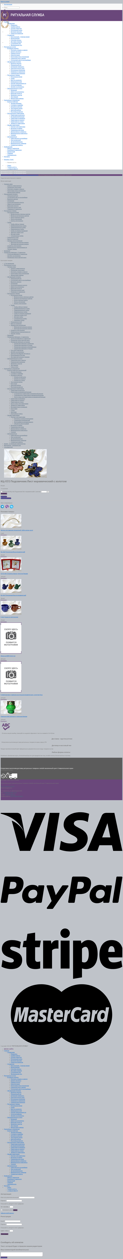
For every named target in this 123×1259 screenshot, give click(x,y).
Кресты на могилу (16, 80)
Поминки (10, 153)
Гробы (13, 78)
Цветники (14, 412)
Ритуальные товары (13, 75)
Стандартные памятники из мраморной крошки (28, 393)
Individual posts (11, 155)
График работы (15, 27)
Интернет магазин (16, 32)
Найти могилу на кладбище (19, 138)
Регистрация (4, 1234)
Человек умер (8, 184)
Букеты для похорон (17, 221)
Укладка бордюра (16, 103)
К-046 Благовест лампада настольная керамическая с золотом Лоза (22, 695)
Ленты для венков (16, 219)
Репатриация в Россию (18, 355)
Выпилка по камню (16, 128)
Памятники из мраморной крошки (21, 392)
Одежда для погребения (14, 241)
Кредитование (15, 38)
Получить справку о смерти (19, 50)
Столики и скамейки (17, 105)
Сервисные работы (17, 145)
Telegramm (7, 786)
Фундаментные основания (19, 407)
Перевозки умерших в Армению (24, 343)
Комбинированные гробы (18, 226)
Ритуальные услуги (10, 47)
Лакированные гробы (17, 229)
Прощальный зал (16, 65)
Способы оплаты (16, 40)
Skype (12, 786)
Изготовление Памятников (15, 113)
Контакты (7, 156)
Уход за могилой (16, 140)
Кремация (14, 90)
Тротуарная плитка (16, 108)
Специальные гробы (17, 236)
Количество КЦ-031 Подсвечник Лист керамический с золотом (22, 491)
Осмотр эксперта (16, 51)
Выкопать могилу (16, 63)
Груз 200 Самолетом (17, 350)
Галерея (13, 135)
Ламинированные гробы (18, 227)
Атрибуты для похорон (14, 246)
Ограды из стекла (19, 380)
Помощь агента (15, 53)
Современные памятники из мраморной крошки (29, 395)
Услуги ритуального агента (15, 202)
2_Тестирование (9, 263)
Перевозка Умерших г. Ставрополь (14, 252)
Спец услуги (14, 367)
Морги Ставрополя (13, 148)
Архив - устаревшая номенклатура (14, 443)
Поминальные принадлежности (28, 175)
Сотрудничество (16, 43)
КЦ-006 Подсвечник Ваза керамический (13, 552)
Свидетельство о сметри (18, 58)
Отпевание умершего (17, 67)
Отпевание (10, 201)
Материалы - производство (12, 445)
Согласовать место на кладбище (21, 60)
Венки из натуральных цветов (20, 216)
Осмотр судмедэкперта (14, 185)
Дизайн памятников (13, 125)
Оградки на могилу (16, 106)
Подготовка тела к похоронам (20, 56)
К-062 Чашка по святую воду (9, 617)
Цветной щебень (16, 110)
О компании (11, 23)
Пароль (3, 1200)
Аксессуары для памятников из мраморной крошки (29, 397)
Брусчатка (14, 383)
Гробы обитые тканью (17, 224)
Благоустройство (12, 101)
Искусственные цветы (17, 217)
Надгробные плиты (17, 413)
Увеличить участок (16, 95)
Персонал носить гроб (17, 68)
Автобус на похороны (17, 87)
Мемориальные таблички (18, 143)
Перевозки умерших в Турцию (23, 348)
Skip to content (5, 1)
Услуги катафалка (16, 85)
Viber (2, 786)
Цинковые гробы (19, 320)
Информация (8, 147)
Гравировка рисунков (17, 130)
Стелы (13, 410)
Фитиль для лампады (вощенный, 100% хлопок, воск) (17, 530)
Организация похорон (14, 61)
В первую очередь (13, 48)
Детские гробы (15, 234)
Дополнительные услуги (14, 88)
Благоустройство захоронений (16, 370)
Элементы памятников (18, 123)
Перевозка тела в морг (14, 187)
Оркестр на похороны (17, 92)
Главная (6, 22)
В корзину (3, 493)
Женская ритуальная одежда (20, 244)
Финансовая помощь (17, 98)
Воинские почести (16, 93)
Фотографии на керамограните (23, 422)
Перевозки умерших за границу (20, 342)
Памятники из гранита (17, 120)
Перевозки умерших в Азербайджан (25, 347)
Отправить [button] (4, 1257)
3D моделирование (17, 142)
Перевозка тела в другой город (16, 257)
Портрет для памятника (18, 126)
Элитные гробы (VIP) (17, 232)
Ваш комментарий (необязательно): (15, 1250)
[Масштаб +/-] (3, 1237)
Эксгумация (14, 97)
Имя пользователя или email (10, 1197)
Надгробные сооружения (12, 100)
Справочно (10, 35)
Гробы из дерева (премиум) (19, 231)
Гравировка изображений (22, 420)
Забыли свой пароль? (7, 1213)
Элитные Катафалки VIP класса (20, 353)
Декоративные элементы (18, 131)
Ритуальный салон (16, 30)
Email (3, 1221)
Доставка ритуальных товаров (20, 357)
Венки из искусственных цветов (20, 214)
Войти (15, 1210)
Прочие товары (12, 249)
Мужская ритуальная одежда (20, 242)
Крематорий (11, 151)
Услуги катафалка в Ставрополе (17, 254)
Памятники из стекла (17, 121)
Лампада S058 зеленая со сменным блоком (14, 716)
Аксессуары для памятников (19, 403)
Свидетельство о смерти (18, 360)
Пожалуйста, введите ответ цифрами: (12, 1204)
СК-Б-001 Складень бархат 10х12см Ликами (14, 573)
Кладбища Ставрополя (14, 150)
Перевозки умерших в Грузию (23, 345)
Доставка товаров (16, 42)
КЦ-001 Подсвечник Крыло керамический (13, 595)
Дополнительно (12, 137)
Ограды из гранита (20, 378)
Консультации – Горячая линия (20, 37)
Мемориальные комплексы (19, 133)
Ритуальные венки (16, 77)
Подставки (14, 408)
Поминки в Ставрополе (18, 72)
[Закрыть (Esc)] (1, 1237)
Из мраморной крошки (17, 116)
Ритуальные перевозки (18, 70)
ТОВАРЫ (15, 175)
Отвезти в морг (15, 55)
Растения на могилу (17, 111)
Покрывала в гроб (16, 82)
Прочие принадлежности (18, 83)
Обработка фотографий (21, 423)
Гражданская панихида (18, 73)
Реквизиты (14, 25)
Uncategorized (8, 447)
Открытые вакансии (17, 33)
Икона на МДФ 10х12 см (8, 656)
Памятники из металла (18, 115)
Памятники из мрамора (18, 118)
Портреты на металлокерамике (23, 418)
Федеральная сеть (16, 45)
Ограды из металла (20, 377)
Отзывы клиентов (16, 28)
